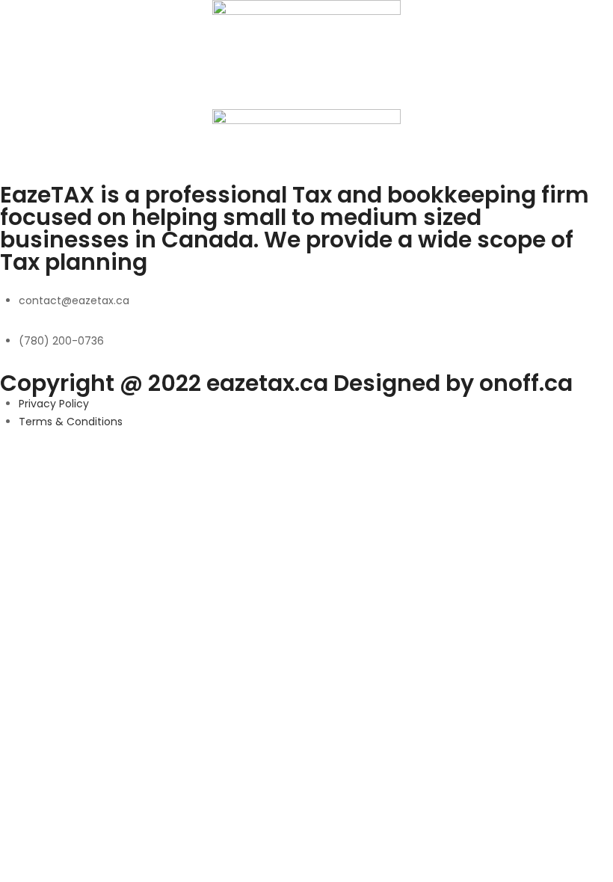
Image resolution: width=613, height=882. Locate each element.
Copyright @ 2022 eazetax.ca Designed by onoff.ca (286, 383)
